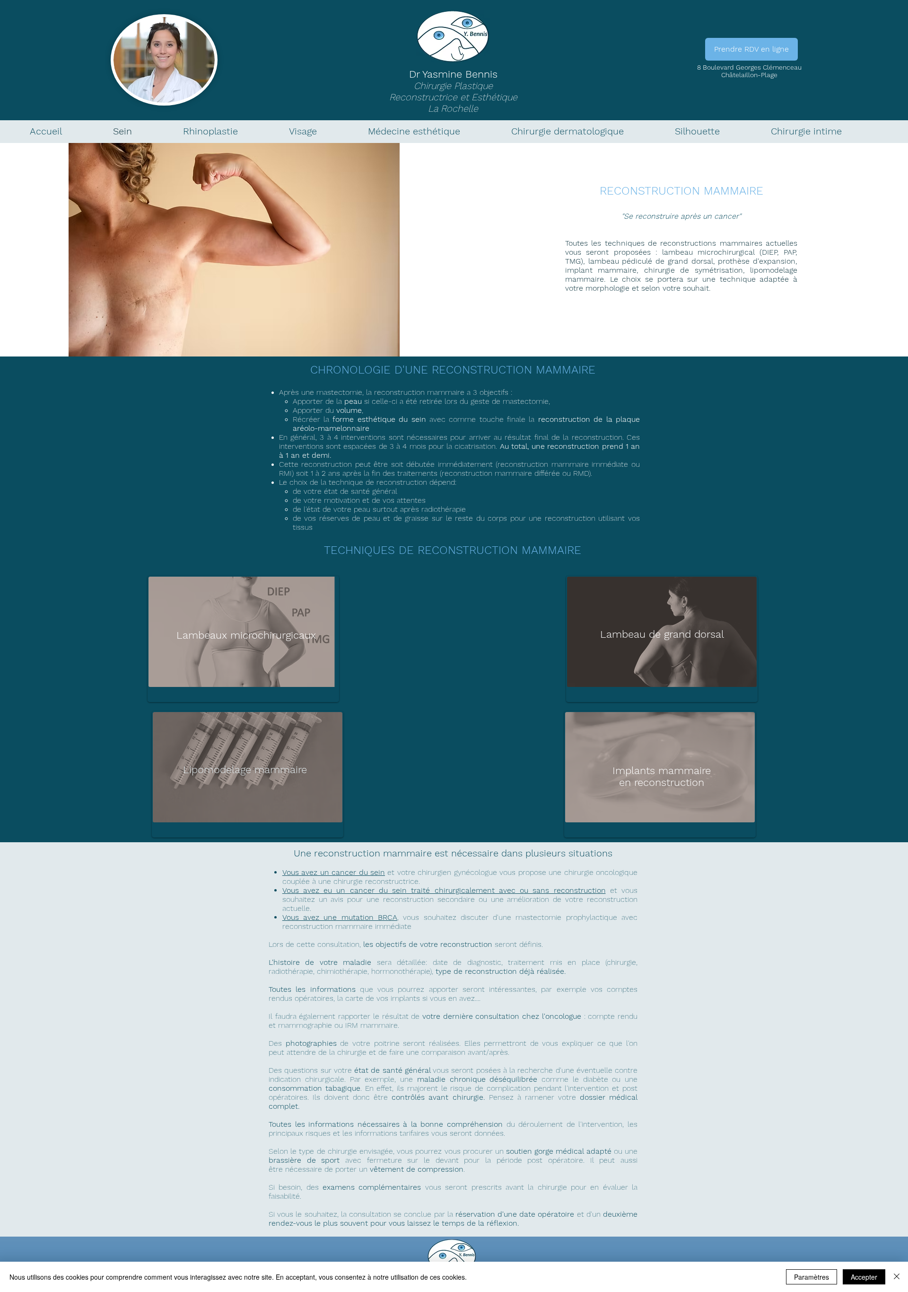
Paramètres (811, 1277)
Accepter (864, 1277)
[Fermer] (896, 1276)
